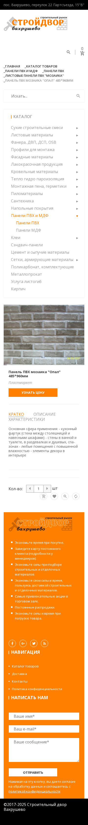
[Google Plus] (23, 643)
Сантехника (22, 201)
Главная (12, 66)
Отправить (33, 772)
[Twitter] (33, 643)
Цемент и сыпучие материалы (40, 252)
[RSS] (44, 643)
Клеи (15, 237)
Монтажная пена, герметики (38, 186)
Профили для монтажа (33, 149)
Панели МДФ (28, 230)
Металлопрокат (26, 274)
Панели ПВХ (54, 71)
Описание (44, 414)
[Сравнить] (75, 496)
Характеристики (27, 419)
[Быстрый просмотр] (65, 496)
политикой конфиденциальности (34, 791)
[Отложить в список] (54, 496)
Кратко (16, 414)
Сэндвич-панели (27, 245)
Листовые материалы (32, 135)
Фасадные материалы (32, 157)
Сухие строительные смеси (37, 127)
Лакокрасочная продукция (37, 164)
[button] (77, 127)
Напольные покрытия (32, 208)
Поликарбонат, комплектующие (42, 267)
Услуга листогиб (26, 281)
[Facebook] (12, 643)
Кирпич (18, 289)
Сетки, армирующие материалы (42, 259)
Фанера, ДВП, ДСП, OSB (33, 142)
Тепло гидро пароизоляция (37, 179)
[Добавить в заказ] (43, 496)
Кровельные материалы (34, 171)
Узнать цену (33, 392)
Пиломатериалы (27, 193)
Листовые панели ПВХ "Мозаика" (34, 75)
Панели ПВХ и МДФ (21, 71)
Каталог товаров (41, 66)
